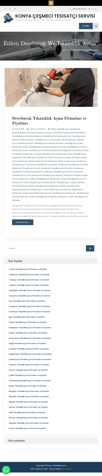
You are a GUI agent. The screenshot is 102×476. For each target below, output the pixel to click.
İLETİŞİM (86, 26)
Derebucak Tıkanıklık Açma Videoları (47, 175)
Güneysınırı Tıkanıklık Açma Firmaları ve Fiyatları (30, 338)
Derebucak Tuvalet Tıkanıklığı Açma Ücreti (68, 179)
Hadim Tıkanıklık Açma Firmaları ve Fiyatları (28, 332)
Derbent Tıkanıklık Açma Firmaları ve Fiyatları (29, 364)
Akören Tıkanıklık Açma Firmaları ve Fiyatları (28, 407)
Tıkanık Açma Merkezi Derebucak (36, 193)
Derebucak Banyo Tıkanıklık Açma (41, 136)
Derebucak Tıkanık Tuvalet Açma (61, 161)
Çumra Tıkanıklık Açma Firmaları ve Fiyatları (28, 370)
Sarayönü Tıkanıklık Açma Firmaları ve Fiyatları (29, 295)
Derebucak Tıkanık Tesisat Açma (32, 161)
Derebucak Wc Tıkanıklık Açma (56, 182)
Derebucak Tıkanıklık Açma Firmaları (41, 164)
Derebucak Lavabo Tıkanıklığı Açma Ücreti (69, 147)
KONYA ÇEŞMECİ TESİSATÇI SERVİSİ (55, 16)
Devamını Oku (22, 222)
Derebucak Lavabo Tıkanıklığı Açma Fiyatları (31, 147)
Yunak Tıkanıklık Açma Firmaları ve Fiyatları (28, 269)
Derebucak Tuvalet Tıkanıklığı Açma (33, 179)
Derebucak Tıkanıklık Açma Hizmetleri (57, 168)
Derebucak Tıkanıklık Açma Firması (73, 164)
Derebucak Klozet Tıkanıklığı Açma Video (66, 143)
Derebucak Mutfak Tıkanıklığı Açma (58, 150)
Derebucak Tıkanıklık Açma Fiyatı (26, 168)
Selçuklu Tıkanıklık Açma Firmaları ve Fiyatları (29, 423)
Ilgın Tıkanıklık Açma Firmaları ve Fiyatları (27, 317)
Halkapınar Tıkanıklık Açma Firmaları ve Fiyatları (30, 327)
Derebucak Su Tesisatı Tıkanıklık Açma (39, 154)
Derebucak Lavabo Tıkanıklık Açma (27, 150)
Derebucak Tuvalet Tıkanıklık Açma (27, 182)
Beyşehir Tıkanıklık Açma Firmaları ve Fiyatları (29, 391)
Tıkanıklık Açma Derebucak (63, 193)
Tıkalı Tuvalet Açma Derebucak (57, 189)
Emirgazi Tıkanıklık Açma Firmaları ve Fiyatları (29, 348)
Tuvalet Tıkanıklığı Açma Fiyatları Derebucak (47, 196)
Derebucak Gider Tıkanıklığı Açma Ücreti (37, 140)
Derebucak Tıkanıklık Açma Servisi (58, 171)
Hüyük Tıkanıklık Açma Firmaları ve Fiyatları (28, 322)
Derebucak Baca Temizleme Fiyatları (53, 132)
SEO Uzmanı (66, 469)
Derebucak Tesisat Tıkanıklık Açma (71, 154)
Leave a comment (37, 129)
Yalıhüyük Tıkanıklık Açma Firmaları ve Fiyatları (29, 274)
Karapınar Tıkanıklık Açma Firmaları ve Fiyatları (29, 306)
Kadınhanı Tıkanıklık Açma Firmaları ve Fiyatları (29, 311)
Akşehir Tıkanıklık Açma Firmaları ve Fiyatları (28, 401)
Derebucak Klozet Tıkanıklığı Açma (33, 143)
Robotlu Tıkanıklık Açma (32, 189)
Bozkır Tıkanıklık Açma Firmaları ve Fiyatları (28, 386)
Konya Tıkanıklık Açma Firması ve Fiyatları (27, 428)
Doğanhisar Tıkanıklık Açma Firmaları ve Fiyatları (30, 354)
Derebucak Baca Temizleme (24, 132)
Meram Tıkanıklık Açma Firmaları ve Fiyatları (28, 417)
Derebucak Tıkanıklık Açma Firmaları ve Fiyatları (30, 359)
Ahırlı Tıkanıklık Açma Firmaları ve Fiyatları (27, 412)
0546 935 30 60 (79, 9)
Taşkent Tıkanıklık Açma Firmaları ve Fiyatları (29, 285)
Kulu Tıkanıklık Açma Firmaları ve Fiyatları (27, 301)
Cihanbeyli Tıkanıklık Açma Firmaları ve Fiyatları (30, 380)
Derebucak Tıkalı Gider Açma (24, 157)
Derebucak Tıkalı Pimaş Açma (51, 157)
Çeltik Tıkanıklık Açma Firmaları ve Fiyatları (27, 375)
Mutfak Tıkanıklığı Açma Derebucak (43, 186)
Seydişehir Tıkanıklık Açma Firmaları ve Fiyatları (30, 290)
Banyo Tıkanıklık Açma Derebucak (65, 129)
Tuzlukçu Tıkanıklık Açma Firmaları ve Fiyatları (29, 279)
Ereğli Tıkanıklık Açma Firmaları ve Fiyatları (27, 343)
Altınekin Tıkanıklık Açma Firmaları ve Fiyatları (29, 396)
